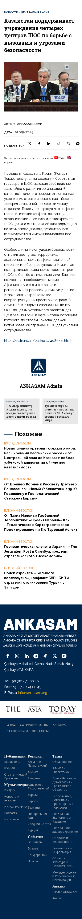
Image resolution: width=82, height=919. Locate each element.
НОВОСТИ (11, 12)
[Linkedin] (49, 144)
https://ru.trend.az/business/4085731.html (37, 341)
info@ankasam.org (32, 693)
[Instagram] (17, 656)
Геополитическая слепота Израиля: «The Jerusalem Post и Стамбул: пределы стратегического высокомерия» (40, 551)
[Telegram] (78, 144)
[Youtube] (64, 656)
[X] (29, 144)
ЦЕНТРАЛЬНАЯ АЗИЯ (35, 12)
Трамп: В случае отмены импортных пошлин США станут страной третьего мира (59, 413)
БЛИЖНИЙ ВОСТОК (18, 510)
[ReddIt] (58, 144)
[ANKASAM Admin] (41, 367)
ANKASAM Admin (29, 124)
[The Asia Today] (41, 709)
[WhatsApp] (68, 144)
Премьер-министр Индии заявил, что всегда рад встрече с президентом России (21, 411)
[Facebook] (39, 144)
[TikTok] (45, 656)
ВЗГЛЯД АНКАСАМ (17, 443)
